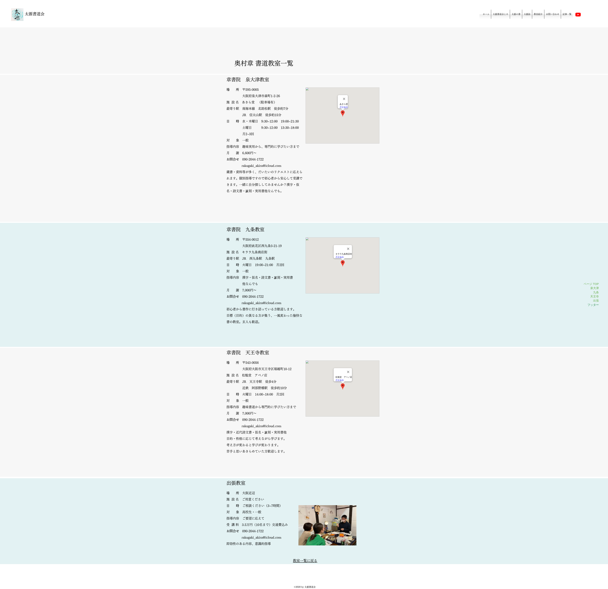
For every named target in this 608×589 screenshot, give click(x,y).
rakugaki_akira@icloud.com (261, 165)
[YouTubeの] (578, 14)
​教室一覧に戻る (305, 560)
